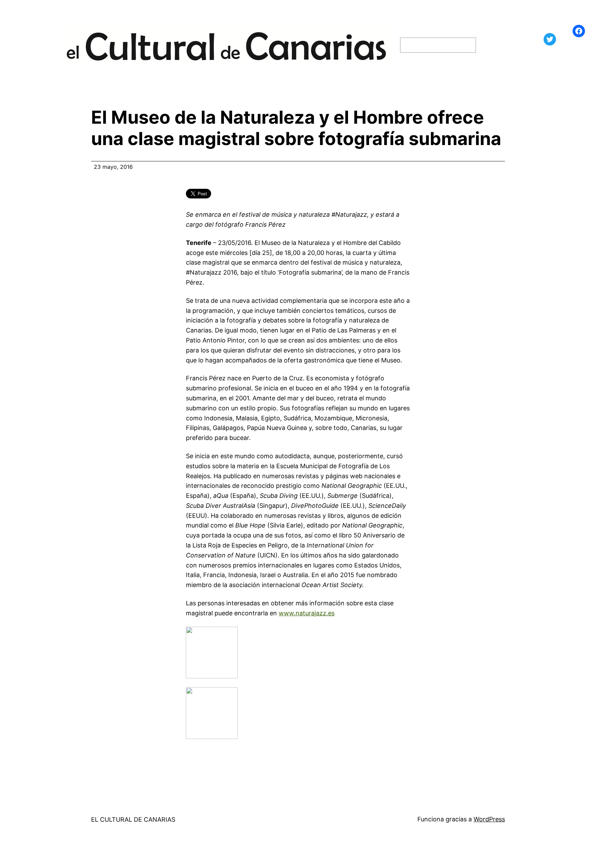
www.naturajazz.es (307, 613)
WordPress (489, 819)
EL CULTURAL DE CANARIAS (133, 819)
